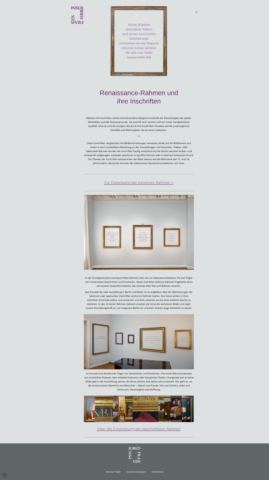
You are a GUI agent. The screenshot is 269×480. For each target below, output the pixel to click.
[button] (4, 475)
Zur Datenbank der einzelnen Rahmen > (139, 182)
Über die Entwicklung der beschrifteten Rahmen (139, 429)
